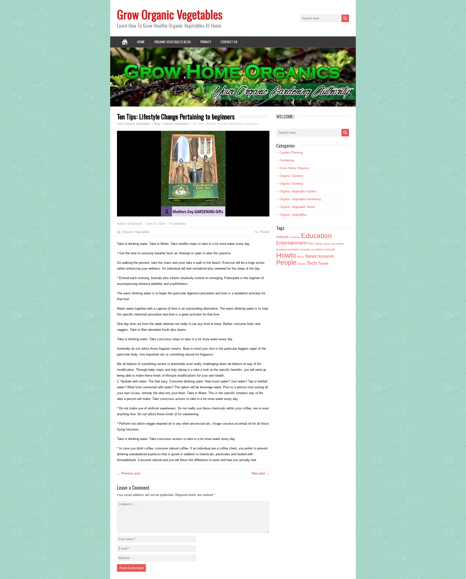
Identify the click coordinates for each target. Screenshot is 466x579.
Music (300, 256)
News (311, 256)
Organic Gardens (291, 176)
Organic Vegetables (136, 232)
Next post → (260, 473)
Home (141, 41)
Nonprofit (326, 256)
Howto (286, 255)
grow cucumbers (334, 243)
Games (319, 243)
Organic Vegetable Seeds (297, 207)
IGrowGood (134, 223)
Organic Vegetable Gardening (300, 199)
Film (311, 243)
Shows (302, 263)
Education (316, 236)
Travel (323, 263)
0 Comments (177, 223)
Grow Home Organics (295, 168)
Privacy (205, 41)
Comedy (295, 237)
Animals (282, 237)
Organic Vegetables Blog (172, 41)
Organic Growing (291, 183)
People (264, 232)
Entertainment (291, 243)
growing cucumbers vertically (317, 249)
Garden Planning (291, 152)
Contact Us (229, 41)
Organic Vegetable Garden (298, 191)
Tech (312, 263)
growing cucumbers (288, 249)
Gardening (287, 160)
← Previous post (129, 473)
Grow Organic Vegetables (169, 14)
